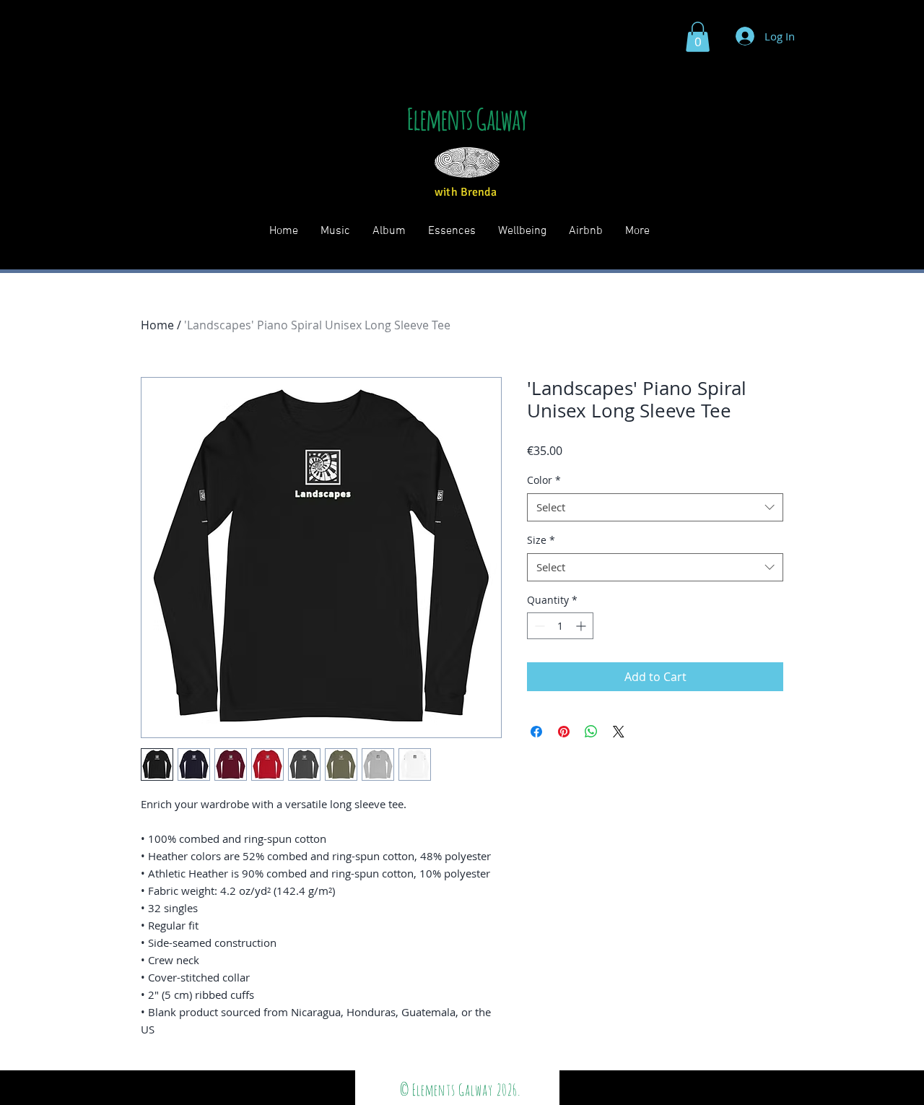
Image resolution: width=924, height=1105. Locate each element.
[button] (697, 37)
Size (541, 540)
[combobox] (655, 507)
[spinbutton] (560, 625)
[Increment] (582, 625)
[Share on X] (618, 731)
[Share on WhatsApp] (591, 731)
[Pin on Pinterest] (563, 731)
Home (157, 325)
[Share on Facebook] (536, 731)
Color (544, 480)
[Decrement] (538, 625)
